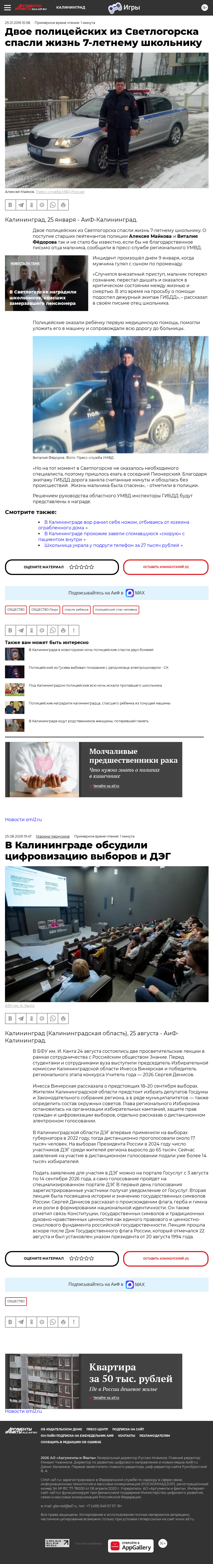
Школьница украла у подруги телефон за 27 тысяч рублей (111, 545)
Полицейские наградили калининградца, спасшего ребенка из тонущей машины (99, 703)
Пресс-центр (97, 1429)
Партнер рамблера (88, 1543)
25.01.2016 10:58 (17, 23)
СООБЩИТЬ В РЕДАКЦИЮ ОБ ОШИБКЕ (71, 1442)
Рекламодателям (155, 1436)
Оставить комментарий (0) (166, 567)
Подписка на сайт (128, 1429)
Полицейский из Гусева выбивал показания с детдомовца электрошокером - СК (98, 667)
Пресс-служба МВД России (60, 192)
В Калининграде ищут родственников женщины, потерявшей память (89, 721)
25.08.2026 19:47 (18, 836)
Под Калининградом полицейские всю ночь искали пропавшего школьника (95, 685)
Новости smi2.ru (23, 819)
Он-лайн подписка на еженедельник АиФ (77, 1436)
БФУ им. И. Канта (19, 1005)
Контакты (126, 1436)
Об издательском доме (61, 1429)
